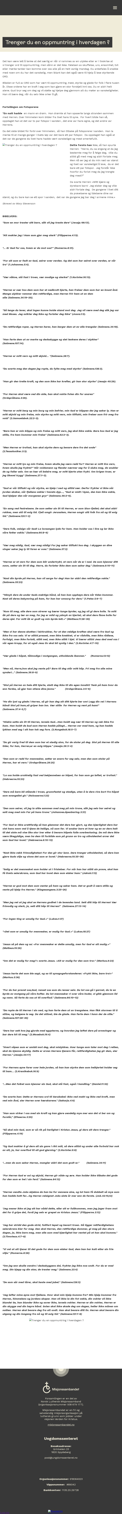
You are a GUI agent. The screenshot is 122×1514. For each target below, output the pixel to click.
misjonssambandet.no (61, 1424)
